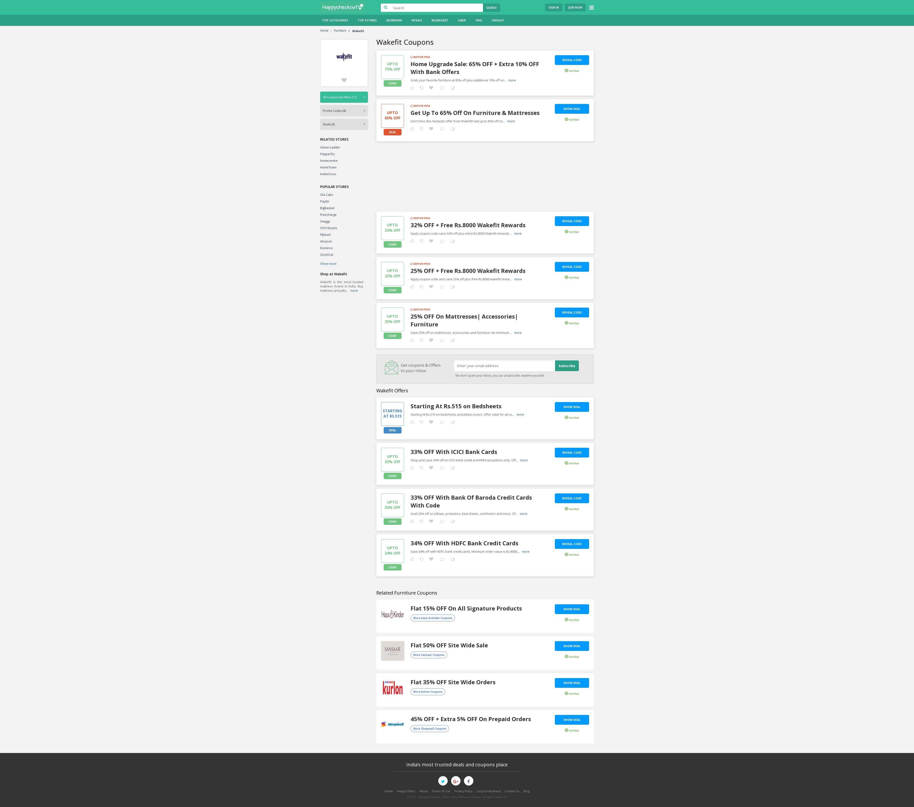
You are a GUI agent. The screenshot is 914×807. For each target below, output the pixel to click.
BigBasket (440, 20)
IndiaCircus (328, 174)
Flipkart (325, 234)
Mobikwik (394, 20)
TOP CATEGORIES (335, 20)
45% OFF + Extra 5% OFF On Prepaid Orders (471, 719)
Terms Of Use (441, 791)
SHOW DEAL (572, 109)
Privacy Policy (463, 791)
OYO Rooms (328, 228)
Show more (328, 263)
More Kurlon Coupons (427, 692)
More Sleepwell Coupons (430, 729)
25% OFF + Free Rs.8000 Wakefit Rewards (468, 271)
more (354, 290)
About (423, 791)
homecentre (329, 160)
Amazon (326, 241)
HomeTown (328, 167)
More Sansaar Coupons (429, 655)
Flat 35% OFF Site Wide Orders (453, 682)
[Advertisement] (485, 174)
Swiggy (498, 20)
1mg (478, 20)
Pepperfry (327, 154)
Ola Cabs (326, 194)
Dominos (326, 248)
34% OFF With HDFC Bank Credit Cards (464, 543)
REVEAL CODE (572, 60)
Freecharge (328, 214)
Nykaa (417, 20)
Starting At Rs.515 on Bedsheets (456, 406)
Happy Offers (406, 791)
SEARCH (491, 8)
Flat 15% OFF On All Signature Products (466, 608)
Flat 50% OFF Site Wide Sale (449, 645)
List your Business (489, 791)
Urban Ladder (330, 147)
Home (389, 791)
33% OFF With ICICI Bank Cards (454, 452)
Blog (526, 791)
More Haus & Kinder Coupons (432, 618)
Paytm (324, 201)
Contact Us (512, 791)
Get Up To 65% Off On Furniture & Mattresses (475, 113)
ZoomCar (326, 254)
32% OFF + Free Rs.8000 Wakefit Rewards (468, 225)
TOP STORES (367, 20)
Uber (462, 20)
